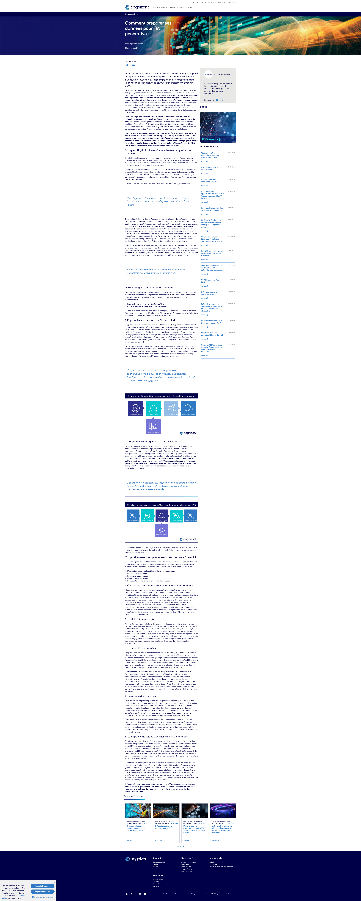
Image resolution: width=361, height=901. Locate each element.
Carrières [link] (156, 881)
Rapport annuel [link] (186, 866)
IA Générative (210, 139)
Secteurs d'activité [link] (159, 862)
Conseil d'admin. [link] (186, 869)
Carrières (195, 2)
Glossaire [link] (156, 886)
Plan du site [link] (160, 894)
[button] (232, 2)
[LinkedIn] (216, 99)
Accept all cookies (42, 886)
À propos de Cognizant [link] (188, 862)
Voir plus (204, 161)
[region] (28, 890)
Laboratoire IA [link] (214, 864)
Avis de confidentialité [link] (182, 894)
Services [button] (172, 7)
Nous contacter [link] (158, 879)
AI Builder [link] (213, 862)
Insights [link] (155, 866)
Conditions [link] (169, 894)
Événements (212, 2)
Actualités (203, 2)
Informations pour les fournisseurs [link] (164, 884)
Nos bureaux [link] (185, 864)
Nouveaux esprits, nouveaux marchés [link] (221, 866)
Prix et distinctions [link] (187, 871)
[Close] (54, 882)
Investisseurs (222, 2)
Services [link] (156, 864)
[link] (137, 7)
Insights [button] (180, 7)
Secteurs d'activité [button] (159, 7)
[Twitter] (221, 99)
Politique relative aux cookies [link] (200, 894)
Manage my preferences (42, 897)
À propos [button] (189, 7)
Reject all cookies (42, 892)
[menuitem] (195, 2)
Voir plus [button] (179, 846)
